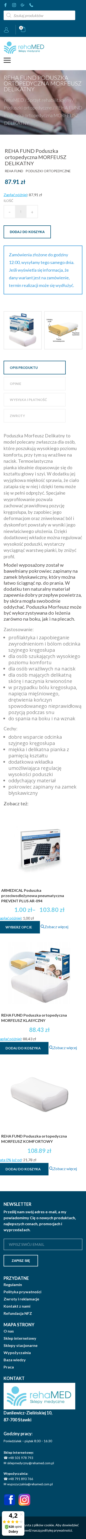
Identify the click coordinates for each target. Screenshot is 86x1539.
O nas (9, 1331)
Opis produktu (24, 368)
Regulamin (13, 1285)
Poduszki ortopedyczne (28, 107)
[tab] (35, 367)
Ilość (8, 201)
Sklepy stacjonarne (21, 1345)
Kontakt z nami (17, 1306)
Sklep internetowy (20, 1338)
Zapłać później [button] (15, 194)
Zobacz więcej (56, 926)
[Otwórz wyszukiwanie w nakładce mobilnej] (39, 15)
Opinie (15, 384)
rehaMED (14, 100)
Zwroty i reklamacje (21, 1299)
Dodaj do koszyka (27, 232)
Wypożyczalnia (17, 1353)
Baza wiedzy (15, 1360)
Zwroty (17, 416)
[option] (22, 330)
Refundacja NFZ (18, 1313)
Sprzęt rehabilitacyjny (49, 100)
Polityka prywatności (22, 1292)
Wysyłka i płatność (28, 400)
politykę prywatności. (57, 1530)
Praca (9, 1367)
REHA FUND (14, 171)
